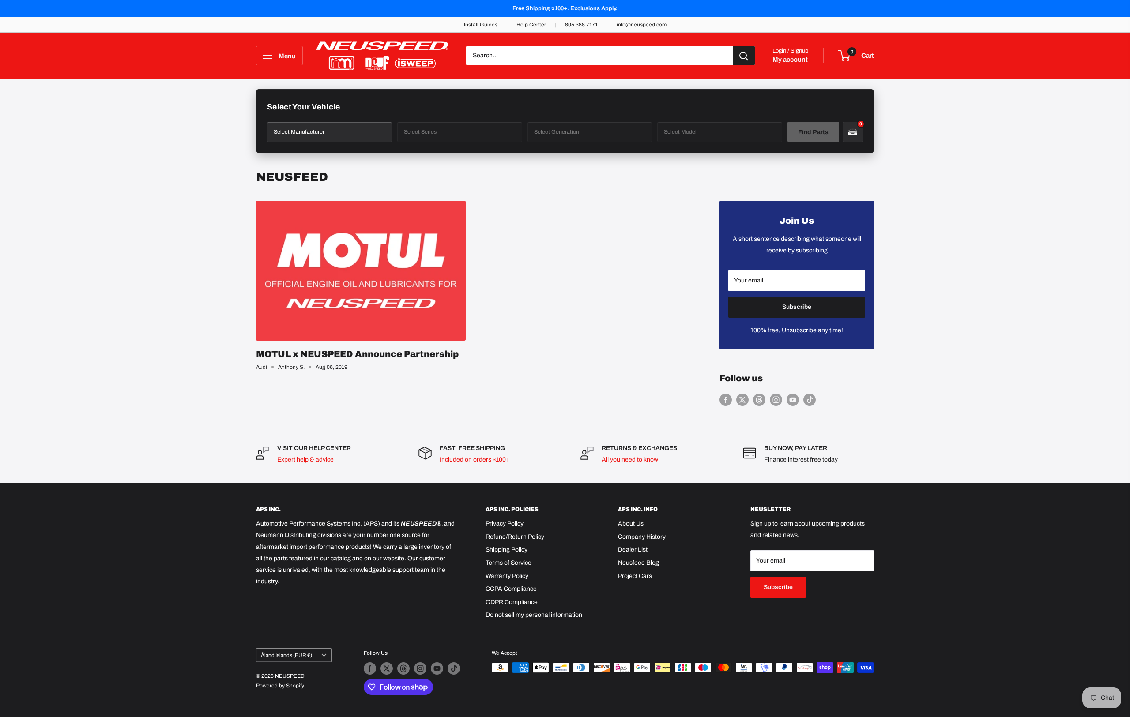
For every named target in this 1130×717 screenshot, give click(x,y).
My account (790, 59)
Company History (642, 536)
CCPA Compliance (511, 589)
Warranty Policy (507, 576)
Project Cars (635, 576)
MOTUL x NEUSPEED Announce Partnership (357, 354)
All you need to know (630, 459)
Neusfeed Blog (638, 562)
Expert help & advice (305, 459)
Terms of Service (508, 562)
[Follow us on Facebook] (725, 400)
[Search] (744, 55)
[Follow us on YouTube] (793, 400)
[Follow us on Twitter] (742, 400)
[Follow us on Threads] (759, 400)
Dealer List (633, 549)
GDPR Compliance (512, 602)
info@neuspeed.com (642, 25)
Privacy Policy (505, 523)
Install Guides (480, 25)
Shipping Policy (506, 549)
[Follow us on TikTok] (809, 400)
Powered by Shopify (280, 686)
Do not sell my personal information (534, 615)
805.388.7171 (581, 25)
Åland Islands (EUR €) (286, 655)
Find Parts (813, 132)
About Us (631, 523)
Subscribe (796, 307)
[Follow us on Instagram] (776, 400)
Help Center (531, 25)
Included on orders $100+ (475, 459)
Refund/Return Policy (515, 536)
